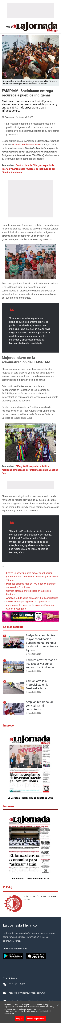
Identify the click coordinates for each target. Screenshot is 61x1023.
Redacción (10, 117)
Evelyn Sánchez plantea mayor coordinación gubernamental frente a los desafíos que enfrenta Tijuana (32, 577)
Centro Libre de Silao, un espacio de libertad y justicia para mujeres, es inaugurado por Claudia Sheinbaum (28, 169)
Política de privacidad (36, 1018)
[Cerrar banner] (58, 1005)
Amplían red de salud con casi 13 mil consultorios (32, 598)
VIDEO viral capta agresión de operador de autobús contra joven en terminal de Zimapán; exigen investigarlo (30, 605)
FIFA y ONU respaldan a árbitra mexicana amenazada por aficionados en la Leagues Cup (30, 470)
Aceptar (19, 1018)
